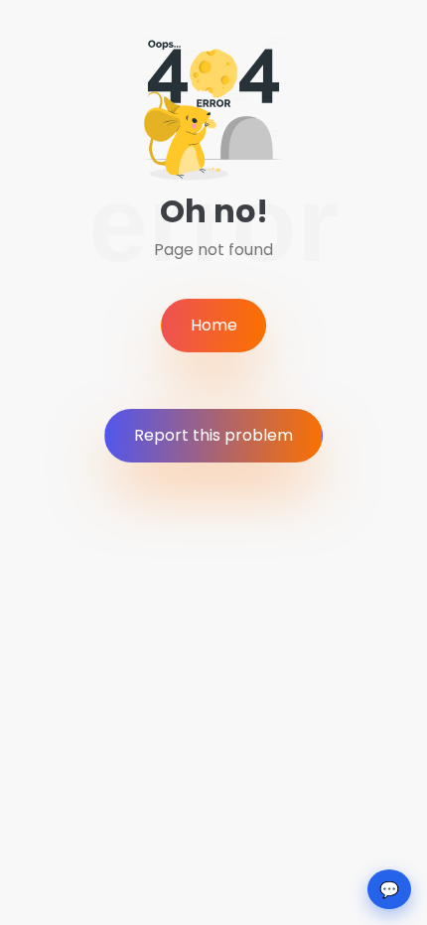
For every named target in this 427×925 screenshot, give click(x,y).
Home (214, 325)
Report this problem (213, 435)
